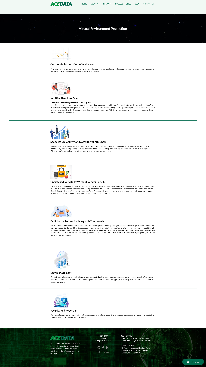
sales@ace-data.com (103, 341)
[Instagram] (98, 347)
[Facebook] (103, 347)
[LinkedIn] (107, 347)
